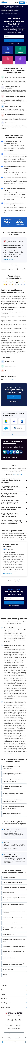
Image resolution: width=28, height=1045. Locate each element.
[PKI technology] (20, 60)
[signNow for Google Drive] (6, 421)
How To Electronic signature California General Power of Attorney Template (13, 780)
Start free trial (14, 397)
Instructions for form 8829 (9, 958)
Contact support (16, 474)
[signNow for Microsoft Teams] (14, 421)
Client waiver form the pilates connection (12, 882)
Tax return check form (8, 969)
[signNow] (4, 2)
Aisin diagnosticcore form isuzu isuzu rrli (12, 917)
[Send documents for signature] (7, 50)
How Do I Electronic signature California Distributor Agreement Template (12, 814)
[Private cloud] (7, 60)
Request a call (14, 401)
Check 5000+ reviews (8, 259)
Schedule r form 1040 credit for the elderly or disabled (13, 952)
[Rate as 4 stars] (12, 379)
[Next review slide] (16, 265)
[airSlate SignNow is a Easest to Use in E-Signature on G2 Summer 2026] (11, 283)
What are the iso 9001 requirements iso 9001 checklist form (13, 928)
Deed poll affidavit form (8, 892)
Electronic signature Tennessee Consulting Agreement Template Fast (12, 774)
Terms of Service (9, 1025)
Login (16, 2)
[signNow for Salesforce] (6, 428)
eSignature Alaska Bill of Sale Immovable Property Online (12, 787)
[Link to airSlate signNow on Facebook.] (8, 1020)
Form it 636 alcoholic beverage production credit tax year (14, 940)
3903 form (5, 974)
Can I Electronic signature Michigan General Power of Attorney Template (13, 800)
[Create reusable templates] (20, 50)
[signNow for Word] (21, 421)
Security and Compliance (14, 1028)
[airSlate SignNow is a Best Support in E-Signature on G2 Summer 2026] (17, 283)
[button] (26, 3)
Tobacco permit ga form (8, 934)
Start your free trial (14, 41)
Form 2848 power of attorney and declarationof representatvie (14, 911)
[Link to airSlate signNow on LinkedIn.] (16, 1020)
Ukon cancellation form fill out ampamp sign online (13, 905)
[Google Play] (9, 1013)
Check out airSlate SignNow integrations (12, 434)
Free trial (22, 2)
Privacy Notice (18, 1025)
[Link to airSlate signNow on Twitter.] (12, 1020)
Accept (14, 1041)
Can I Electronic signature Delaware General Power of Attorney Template (13, 794)
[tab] (14, 480)
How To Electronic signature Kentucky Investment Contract (11, 767)
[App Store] (18, 1013)
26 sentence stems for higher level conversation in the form (14, 898)
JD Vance (6, 842)
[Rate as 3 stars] (11, 379)
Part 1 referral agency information (11, 922)
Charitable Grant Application (12, 829)
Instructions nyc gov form (9, 877)
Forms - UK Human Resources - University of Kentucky (12, 855)
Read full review (6, 573)
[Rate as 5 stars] (13, 379)
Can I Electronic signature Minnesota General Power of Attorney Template (13, 807)
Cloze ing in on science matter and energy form (14, 887)
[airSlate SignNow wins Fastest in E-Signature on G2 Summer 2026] (23, 283)
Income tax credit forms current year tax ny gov (14, 946)
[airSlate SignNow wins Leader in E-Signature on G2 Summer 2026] (5, 283)
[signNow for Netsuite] (18, 428)
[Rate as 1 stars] (8, 379)
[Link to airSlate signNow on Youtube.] (19, 1020)
